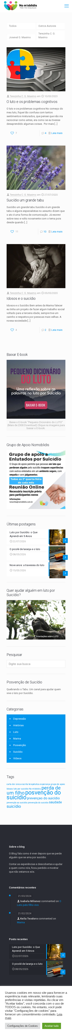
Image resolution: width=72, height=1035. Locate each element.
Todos (12, 25)
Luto (15, 731)
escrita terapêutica (30, 784)
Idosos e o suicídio (21, 298)
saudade (55, 802)
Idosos (10, 789)
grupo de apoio (58, 784)
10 (44, 231)
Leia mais (56, 133)
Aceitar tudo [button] (52, 1025)
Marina (17, 738)
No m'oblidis (35, 789)
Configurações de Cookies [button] (22, 1025)
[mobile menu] (66, 6)
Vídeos (17, 758)
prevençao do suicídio (43, 798)
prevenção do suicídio (38, 802)
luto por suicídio (20, 789)
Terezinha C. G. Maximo (46, 35)
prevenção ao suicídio (17, 802)
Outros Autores (47, 25)
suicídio (14, 806)
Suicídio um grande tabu (25, 200)
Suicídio (18, 751)
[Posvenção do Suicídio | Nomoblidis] (20, 6)
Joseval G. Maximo (20, 37)
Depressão (19, 718)
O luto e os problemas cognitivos (32, 102)
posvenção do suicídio (34, 795)
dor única (16, 784)
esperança (45, 784)
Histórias (18, 725)
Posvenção (19, 745)
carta (9, 784)
